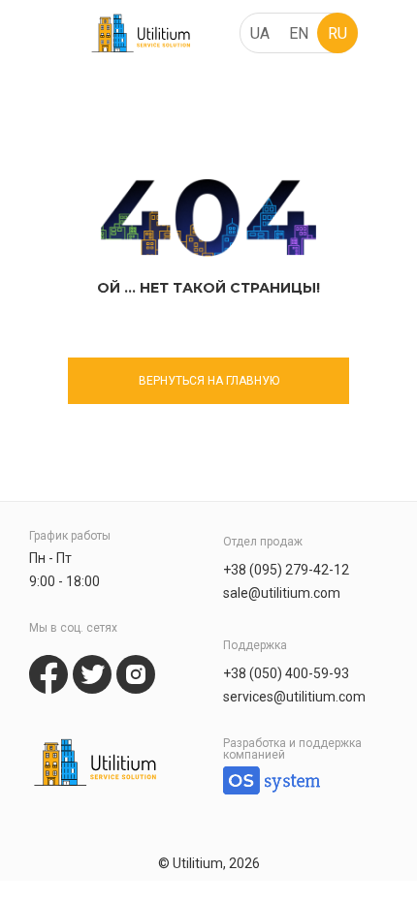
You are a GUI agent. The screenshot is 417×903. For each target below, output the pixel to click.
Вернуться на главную (209, 381)
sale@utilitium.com (281, 593)
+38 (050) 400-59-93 (286, 673)
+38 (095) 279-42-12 (286, 569)
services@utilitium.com (294, 696)
